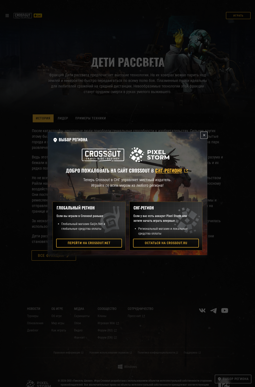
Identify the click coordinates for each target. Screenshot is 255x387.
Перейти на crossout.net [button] (89, 243)
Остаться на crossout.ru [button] (166, 243)
